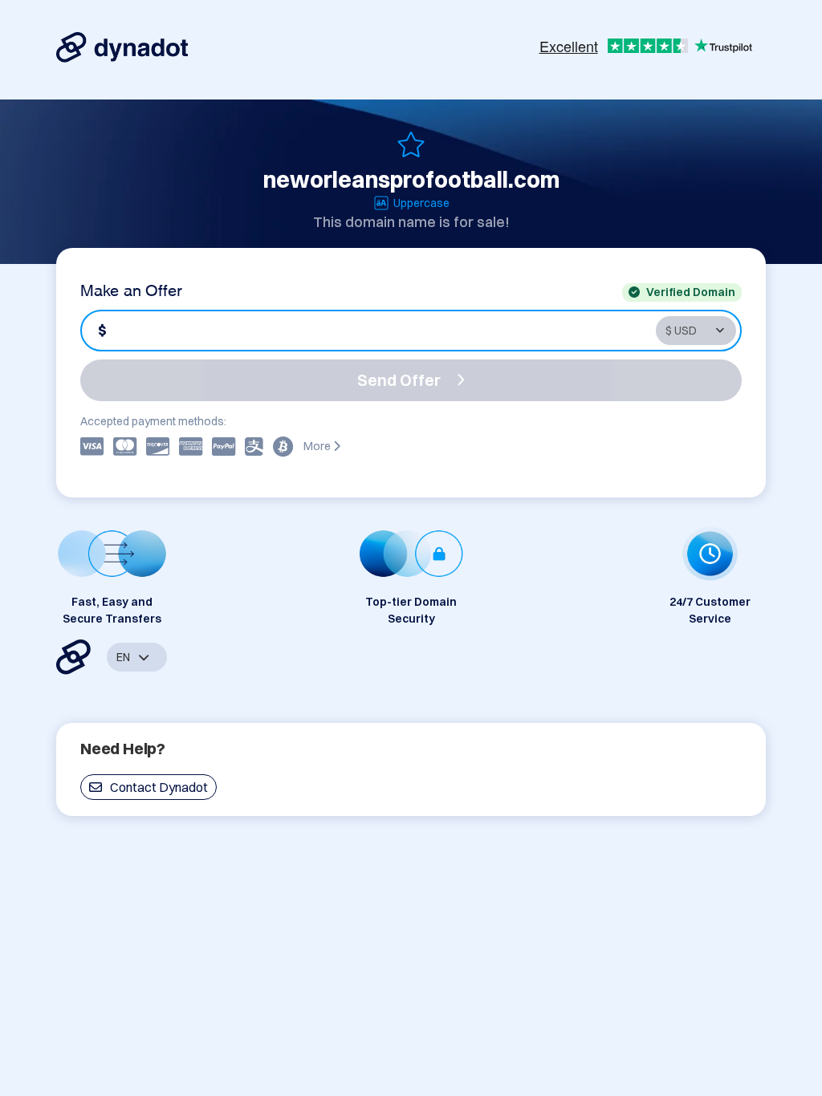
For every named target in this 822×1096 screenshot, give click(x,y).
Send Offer (399, 380)
